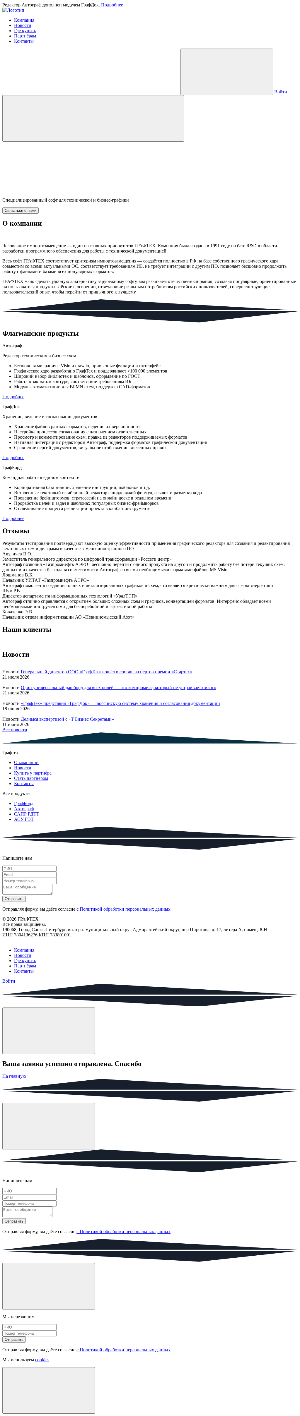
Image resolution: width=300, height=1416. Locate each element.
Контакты (24, 41)
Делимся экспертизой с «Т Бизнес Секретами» (67, 719)
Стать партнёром (31, 778)
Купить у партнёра (33, 772)
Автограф (24, 808)
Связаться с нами (20, 210)
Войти (280, 91)
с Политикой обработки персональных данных (123, 909)
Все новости (14, 729)
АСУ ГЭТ (24, 819)
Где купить (25, 30)
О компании (26, 762)
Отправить (14, 899)
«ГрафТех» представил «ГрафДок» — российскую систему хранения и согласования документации (120, 703)
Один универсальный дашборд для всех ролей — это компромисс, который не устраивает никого (118, 687)
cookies (42, 1359)
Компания (24, 20)
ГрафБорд (23, 803)
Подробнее (112, 4)
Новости (22, 25)
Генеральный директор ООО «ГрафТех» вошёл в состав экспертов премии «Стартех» (106, 671)
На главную (14, 1076)
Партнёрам (25, 35)
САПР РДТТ (26, 813)
